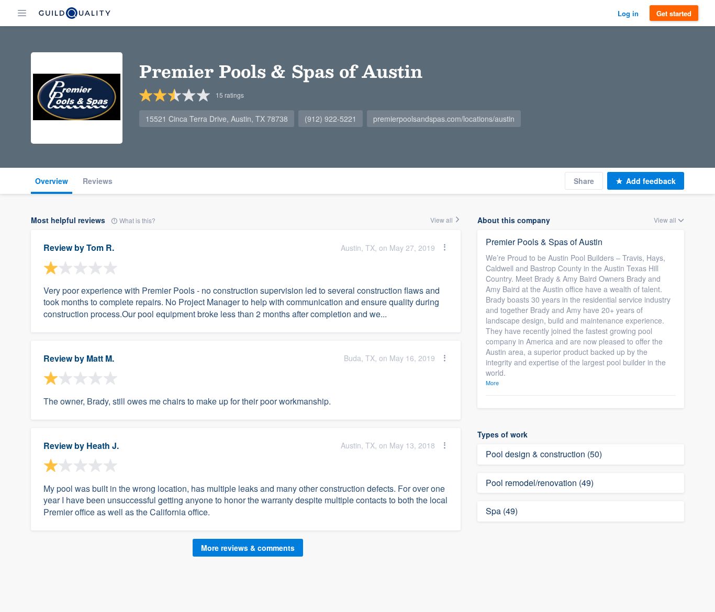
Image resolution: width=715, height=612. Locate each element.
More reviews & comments (248, 547)
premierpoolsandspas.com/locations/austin (444, 118)
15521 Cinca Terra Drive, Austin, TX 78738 (217, 118)
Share (584, 181)
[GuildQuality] (75, 13)
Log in (628, 13)
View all (442, 219)
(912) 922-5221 (330, 118)
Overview (51, 181)
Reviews (98, 181)
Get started (673, 13)
